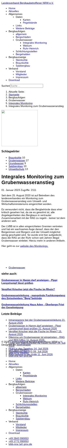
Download (14, 80)
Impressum (22, 77)
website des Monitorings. (34, 246)
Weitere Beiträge (25, 28)
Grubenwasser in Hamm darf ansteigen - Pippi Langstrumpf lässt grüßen (29, 281)
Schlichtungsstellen (26, 51)
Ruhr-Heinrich (31, 48)
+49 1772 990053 (19, 352)
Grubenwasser (17, 160)
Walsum (27, 45)
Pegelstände (30, 22)
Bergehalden (23, 54)
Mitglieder (21, 74)
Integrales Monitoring (35, 42)
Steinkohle (22, 59)
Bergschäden (23, 37)
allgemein (21, 34)
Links (19, 25)
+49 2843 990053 (19, 350)
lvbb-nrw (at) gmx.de (20, 355)
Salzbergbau (23, 65)
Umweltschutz (16, 169)
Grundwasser (16, 163)
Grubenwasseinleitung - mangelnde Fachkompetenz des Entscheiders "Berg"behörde (33, 297)
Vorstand (21, 71)
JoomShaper (23, 344)
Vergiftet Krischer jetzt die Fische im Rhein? (28, 289)
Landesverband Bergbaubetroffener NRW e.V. (27, 2)
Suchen (5, 85)
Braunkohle (22, 62)
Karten (26, 19)
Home (12, 8)
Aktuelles (14, 11)
